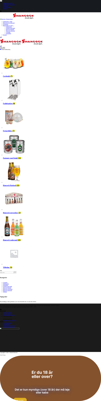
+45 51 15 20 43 (7, 312)
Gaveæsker (5, 24)
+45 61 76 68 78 (7, 313)
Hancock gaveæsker (12, 213)
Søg (1, 270)
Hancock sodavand (10, 31)
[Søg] (15, 272)
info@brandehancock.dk (8, 315)
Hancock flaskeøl (10, 29)
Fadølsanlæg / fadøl (7, 21)
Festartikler (8, 33)
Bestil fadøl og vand (7, 25)
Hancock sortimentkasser (9, 327)
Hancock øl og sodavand (9, 23)
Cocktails (8, 32)
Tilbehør (7, 267)
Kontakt (5, 35)
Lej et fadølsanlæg (7, 323)
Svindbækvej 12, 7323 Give (9, 320)
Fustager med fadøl (10, 28)
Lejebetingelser (6, 324)
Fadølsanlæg (9, 27)
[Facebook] (0, 309)
